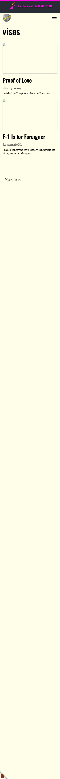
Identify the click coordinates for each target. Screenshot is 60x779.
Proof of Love (17, 81)
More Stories (13, 179)
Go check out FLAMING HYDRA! (35, 6)
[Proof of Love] (30, 58)
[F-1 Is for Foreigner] (30, 114)
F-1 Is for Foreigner (24, 137)
